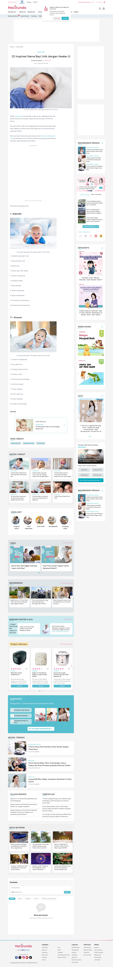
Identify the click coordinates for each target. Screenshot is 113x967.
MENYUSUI (22, 12)
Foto (59, 947)
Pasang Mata (75, 950)
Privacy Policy (87, 955)
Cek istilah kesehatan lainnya (90, 480)
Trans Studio (75, 962)
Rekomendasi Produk (63, 955)
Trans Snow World (76, 959)
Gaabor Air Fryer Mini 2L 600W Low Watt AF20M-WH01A (39, 674)
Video (40, 16)
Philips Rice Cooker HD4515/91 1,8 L (16, 673)
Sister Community (96, 194)
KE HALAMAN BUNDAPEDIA (40, 729)
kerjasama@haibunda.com (84, 2)
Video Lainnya (67, 543)
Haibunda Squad (85, 194)
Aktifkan (65, 18)
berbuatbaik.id (75, 947)
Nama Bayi (19, 47)
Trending (34, 16)
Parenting (44, 952)
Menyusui (44, 950)
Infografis (60, 952)
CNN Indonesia (98, 950)
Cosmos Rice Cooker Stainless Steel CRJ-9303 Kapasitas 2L (61, 674)
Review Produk (62, 957)
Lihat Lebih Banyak (66, 583)
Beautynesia (97, 955)
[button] (69, 522)
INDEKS (76, 12)
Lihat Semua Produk (66, 644)
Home (12, 47)
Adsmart (74, 952)
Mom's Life (45, 955)
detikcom (96, 947)
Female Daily (97, 957)
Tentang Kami (87, 947)
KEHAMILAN (12, 12)
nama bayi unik (28, 443)
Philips (13, 671)
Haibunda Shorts (13, 16)
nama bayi (18, 116)
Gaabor (34, 671)
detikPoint (74, 957)
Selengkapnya (68, 619)
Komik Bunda (25, 16)
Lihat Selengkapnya (89, 226)
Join (101, 187)
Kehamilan (45, 947)
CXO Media (97, 959)
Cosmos (56, 671)
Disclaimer (86, 952)
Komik (43, 959)
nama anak (40, 443)
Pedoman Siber (88, 950)
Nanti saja (57, 18)
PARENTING (31, 12)
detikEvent (74, 955)
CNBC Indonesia (98, 952)
